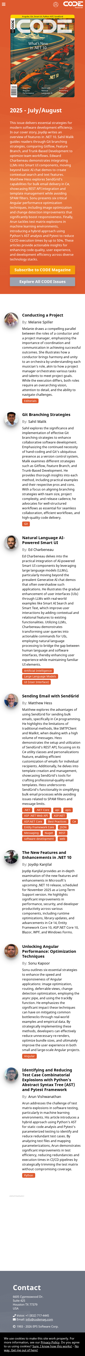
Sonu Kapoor (39, 963)
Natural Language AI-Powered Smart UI (43, 540)
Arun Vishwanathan (44, 1096)
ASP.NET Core (33, 821)
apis (68, 810)
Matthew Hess (40, 703)
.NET (27, 810)
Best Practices (57, 821)
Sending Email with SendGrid (50, 696)
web (62, 839)
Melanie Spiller (40, 322)
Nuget (49, 833)
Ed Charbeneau (41, 549)
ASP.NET (59, 815)
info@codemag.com (39, 1319)
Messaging (31, 833)
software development (39, 839)
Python (28, 1175)
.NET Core (42, 810)
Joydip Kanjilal (40, 864)
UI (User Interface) (36, 682)
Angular (29, 1056)
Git (26, 524)
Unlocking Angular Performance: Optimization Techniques (49, 951)
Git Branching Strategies (46, 414)
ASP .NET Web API (36, 815)
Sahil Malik (37, 421)
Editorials (30, 401)
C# (74, 821)
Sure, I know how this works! (52, 1346)
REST (62, 833)
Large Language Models (40, 676)
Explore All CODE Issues (42, 281)
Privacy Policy (50, 1342)
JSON (63, 827)
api (57, 810)
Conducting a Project (42, 315)
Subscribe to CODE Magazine (42, 269)
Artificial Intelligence (38, 671)
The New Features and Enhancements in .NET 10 (46, 855)
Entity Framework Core (39, 827)
